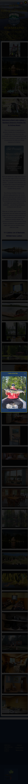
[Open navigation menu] (25, 2)
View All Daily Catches (14, 410)
